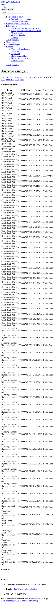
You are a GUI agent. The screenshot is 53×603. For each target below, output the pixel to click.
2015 (26, 77)
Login (3, 4)
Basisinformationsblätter (21, 19)
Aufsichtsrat (16, 51)
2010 (3, 77)
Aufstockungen (12, 40)
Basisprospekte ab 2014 (15, 17)
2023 (8, 80)
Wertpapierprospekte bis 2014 (18, 24)
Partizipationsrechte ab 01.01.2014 (25, 28)
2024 (12, 80)
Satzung (14, 37)
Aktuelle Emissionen (19, 21)
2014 (21, 77)
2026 (22, 80)
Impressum (15, 54)
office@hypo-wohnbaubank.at (24, 589)
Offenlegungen (17, 33)
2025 (17, 80)
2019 (45, 77)
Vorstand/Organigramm (20, 49)
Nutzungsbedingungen (10, 601)
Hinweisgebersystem (19, 58)
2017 (35, 77)
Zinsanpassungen (13, 44)
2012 (12, 77)
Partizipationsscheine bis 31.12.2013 (26, 31)
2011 (8, 77)
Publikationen (11, 26)
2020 (49, 77)
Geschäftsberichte (18, 35)
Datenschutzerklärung (29, 601)
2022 (3, 80)
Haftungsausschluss (19, 56)
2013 (17, 77)
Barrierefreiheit (17, 60)
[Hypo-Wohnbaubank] (10, 2)
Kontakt (9, 47)
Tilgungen (10, 42)
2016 (31, 77)
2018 (40, 77)
